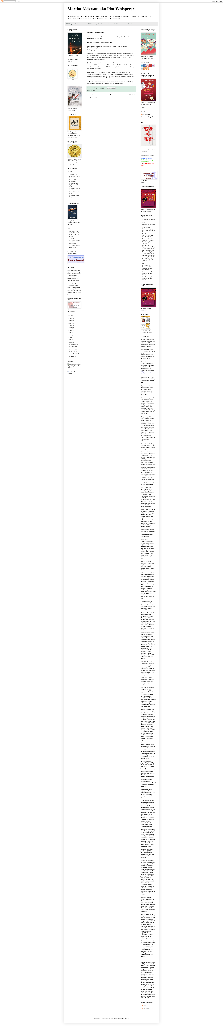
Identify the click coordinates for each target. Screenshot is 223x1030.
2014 (70, 323)
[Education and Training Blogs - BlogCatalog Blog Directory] (74, 367)
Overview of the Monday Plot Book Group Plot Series (148, 221)
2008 (70, 337)
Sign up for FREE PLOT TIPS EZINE (74, 232)
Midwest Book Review (146, 998)
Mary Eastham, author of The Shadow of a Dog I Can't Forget (148, 738)
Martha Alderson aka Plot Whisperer (101, 8)
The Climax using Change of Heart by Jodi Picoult (148, 256)
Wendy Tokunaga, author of (146, 654)
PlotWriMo (72, 199)
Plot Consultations (80, 24)
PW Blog (69, 24)
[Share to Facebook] (113, 88)
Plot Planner (72, 238)
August (73, 356)
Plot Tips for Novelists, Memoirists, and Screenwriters (75, 242)
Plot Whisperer (146, 114)
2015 (70, 321)
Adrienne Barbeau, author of (148, 783)
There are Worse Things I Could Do (147, 785)
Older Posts (132, 95)
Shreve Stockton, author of (147, 568)
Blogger (126, 1018)
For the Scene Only (95, 32)
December (73, 344)
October (73, 349)
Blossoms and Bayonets (147, 356)
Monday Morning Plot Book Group (74, 177)
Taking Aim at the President (147, 845)
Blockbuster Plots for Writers (74, 235)
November (73, 346)
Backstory (93, 90)
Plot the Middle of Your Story (75, 192)
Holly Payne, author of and (148, 608)
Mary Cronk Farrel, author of (146, 594)
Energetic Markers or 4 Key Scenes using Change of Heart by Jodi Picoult (148, 251)
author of (148, 447)
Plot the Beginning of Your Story (74, 189)
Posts (144, 1005)
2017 (70, 318)
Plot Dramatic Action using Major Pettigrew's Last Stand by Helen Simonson (148, 241)
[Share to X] (111, 88)
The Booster (144, 630)
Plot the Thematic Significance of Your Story (74, 185)
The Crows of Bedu (150, 464)
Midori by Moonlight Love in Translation (148, 656)
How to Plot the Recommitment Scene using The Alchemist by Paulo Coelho (148, 267)
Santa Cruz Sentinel (146, 894)
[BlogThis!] (110, 88)
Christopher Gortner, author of (146, 795)
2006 (70, 342)
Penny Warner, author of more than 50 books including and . (148, 703)
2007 (70, 340)
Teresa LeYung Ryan (146, 678)
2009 (70, 335)
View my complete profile (147, 117)
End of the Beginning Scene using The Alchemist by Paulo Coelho (147, 261)
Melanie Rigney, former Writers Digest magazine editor (147, 824)
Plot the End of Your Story (74, 196)
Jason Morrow (114, 1018)
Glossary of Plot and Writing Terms (74, 180)
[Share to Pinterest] (115, 88)
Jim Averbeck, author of (147, 775)
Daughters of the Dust (147, 597)
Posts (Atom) (96, 98)
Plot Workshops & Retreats (96, 24)
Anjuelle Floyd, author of (147, 757)
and (144, 597)
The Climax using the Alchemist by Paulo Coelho (147, 278)
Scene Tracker (72, 247)
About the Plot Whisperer (115, 24)
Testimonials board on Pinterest (148, 345)
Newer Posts (90, 95)
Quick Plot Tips (73, 174)
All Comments (146, 1008)
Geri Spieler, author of (146, 843)
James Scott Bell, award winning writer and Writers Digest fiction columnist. (147, 855)
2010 (70, 332)
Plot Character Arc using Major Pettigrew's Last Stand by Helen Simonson (148, 235)
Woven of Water (146, 526)
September (73, 351)
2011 (70, 330)
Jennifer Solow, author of (147, 628)
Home (111, 95)
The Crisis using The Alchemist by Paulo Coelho (147, 273)
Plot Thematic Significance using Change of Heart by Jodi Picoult (148, 247)
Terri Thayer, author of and (147, 555)
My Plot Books (130, 24)
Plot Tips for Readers (74, 245)
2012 (70, 328)
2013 (70, 325)
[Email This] (108, 88)
